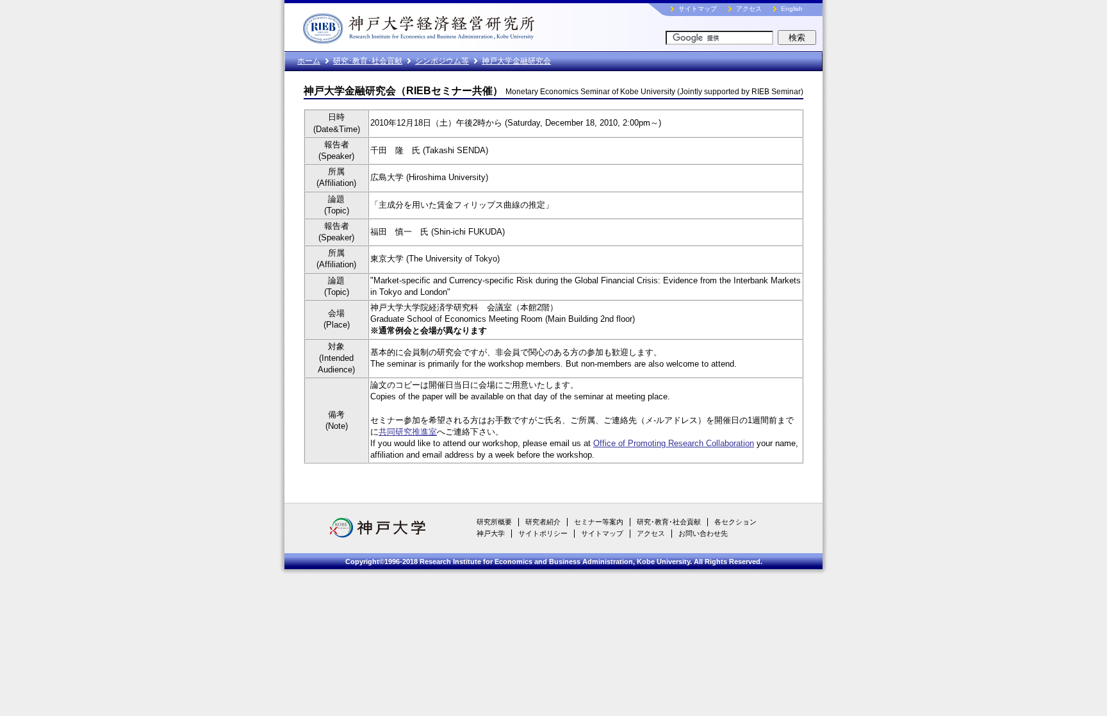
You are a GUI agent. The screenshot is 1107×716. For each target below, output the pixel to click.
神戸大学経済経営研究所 (447, 25)
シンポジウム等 (442, 60)
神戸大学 (491, 533)
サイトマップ (697, 8)
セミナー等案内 (598, 522)
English (792, 8)
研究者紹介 (543, 522)
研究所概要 (494, 522)
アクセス (749, 8)
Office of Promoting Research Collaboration (673, 443)
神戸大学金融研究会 (516, 60)
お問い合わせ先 (703, 533)
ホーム (308, 60)
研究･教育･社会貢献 (367, 60)
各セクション (735, 522)
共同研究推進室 (408, 432)
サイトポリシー (543, 533)
